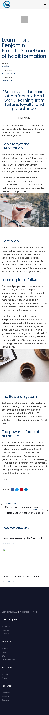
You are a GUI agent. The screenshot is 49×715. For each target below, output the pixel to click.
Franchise (6, 678)
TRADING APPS (8, 659)
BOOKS (5, 648)
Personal (6, 626)
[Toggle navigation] (39, 4)
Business (5, 634)
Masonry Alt (7, 80)
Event (6, 479)
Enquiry (5, 674)
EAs (3, 656)
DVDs (4, 652)
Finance (5, 630)
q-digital (5, 66)
